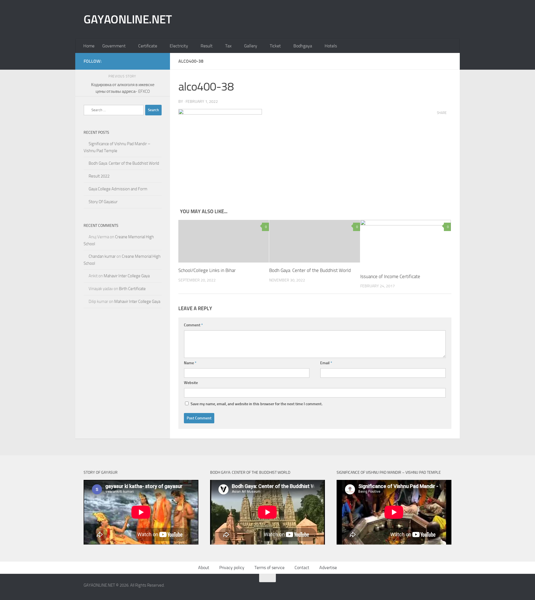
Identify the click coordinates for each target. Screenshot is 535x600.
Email (326, 363)
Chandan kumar (102, 256)
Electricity (179, 45)
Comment (193, 325)
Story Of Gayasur (103, 201)
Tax (228, 45)
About (203, 567)
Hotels (331, 45)
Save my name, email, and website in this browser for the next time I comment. (256, 404)
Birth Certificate (132, 288)
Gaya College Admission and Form (118, 188)
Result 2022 (99, 176)
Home (88, 45)
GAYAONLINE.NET (128, 19)
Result (207, 45)
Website (191, 382)
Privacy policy (231, 567)
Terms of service (269, 567)
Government (114, 45)
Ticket (275, 45)
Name (190, 363)
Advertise (328, 567)
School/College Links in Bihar (207, 270)
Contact (302, 567)
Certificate (147, 45)
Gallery (250, 45)
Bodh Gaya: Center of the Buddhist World (310, 270)
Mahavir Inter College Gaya (127, 275)
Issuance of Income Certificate (390, 276)
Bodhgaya (302, 45)
